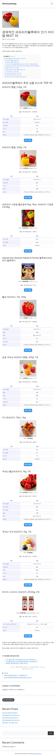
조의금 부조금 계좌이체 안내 (10, 717)
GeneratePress (37, 753)
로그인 (16, 689)
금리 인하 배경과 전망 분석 (9, 712)
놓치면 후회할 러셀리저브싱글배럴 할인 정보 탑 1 (18, 677)
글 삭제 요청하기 (8, 700)
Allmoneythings (9, 4)
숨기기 (12, 56)
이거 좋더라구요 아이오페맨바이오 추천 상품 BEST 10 (21, 659)
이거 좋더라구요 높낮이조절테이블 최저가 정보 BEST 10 (21, 661)
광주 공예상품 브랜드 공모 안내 (11, 720)
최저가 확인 (28, 140)
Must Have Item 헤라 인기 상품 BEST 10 (15, 675)
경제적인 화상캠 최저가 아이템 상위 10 (17, 663)
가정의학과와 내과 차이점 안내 (10, 715)
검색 (51, 733)
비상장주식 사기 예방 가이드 (10, 722)
